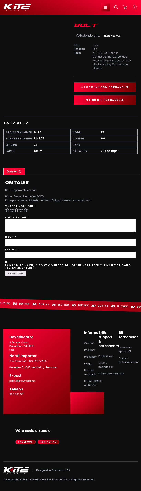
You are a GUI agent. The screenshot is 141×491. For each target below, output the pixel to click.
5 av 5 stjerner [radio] (26, 210)
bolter (114, 53)
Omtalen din (17, 217)
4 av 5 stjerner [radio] (21, 210)
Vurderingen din (20, 206)
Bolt (95, 49)
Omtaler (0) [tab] (14, 171)
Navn (10, 237)
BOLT (106, 53)
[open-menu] (105, 7)
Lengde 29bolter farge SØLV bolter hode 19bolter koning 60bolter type (112, 60)
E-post (12, 249)
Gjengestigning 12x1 (105, 56)
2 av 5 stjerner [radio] (12, 210)
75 (94, 53)
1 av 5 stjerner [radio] (7, 210)
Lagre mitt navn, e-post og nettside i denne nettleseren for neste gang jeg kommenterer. (68, 266)
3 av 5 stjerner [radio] (16, 210)
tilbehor (97, 68)
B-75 (99, 53)
